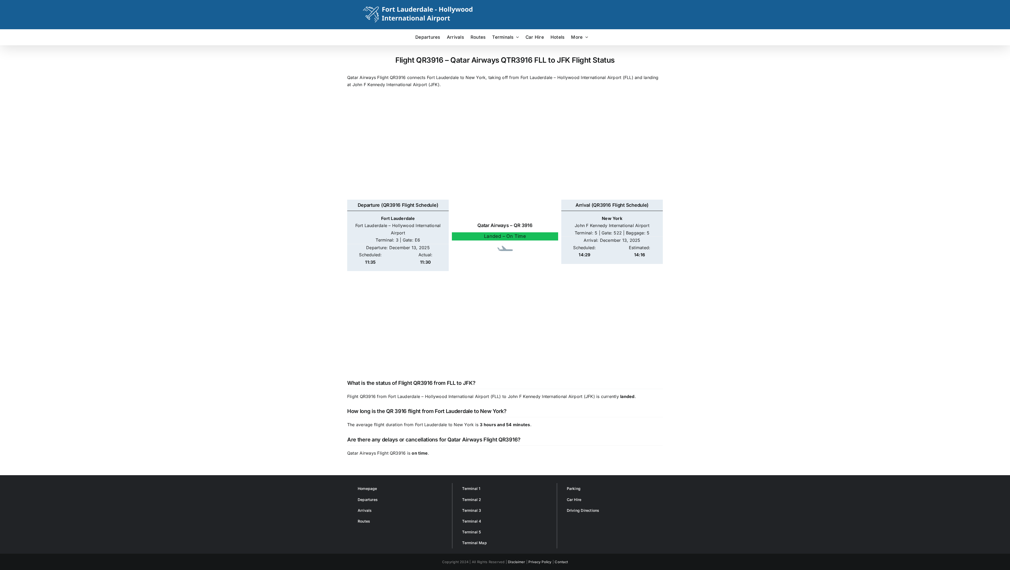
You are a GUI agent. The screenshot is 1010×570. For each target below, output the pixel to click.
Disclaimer (516, 562)
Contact (561, 562)
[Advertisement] (505, 150)
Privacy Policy (539, 562)
